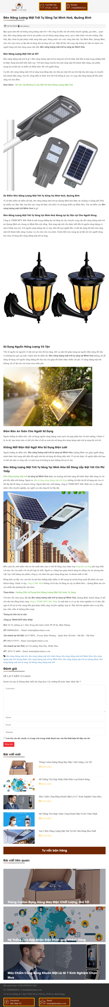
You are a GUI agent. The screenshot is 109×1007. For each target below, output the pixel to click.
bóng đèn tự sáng (83, 566)
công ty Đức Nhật (35, 583)
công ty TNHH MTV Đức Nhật (43, 601)
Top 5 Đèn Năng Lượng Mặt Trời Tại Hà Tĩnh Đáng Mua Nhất (67, 831)
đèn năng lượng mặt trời (17, 656)
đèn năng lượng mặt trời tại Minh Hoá (45, 659)
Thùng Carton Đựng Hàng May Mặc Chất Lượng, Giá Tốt (65, 762)
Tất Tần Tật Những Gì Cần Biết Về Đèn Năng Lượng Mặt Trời (44, 84)
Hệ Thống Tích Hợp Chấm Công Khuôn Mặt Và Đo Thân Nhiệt (68, 814)
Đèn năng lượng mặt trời (15, 476)
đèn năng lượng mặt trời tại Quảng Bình (80, 659)
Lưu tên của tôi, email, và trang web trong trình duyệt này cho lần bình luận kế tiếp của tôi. (48, 738)
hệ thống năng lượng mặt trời (42, 662)
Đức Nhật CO (15, 1003)
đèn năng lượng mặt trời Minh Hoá (77, 656)
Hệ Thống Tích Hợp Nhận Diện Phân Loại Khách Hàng (64, 779)
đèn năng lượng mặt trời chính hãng (44, 656)
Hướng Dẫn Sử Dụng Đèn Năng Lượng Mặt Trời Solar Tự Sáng (46, 592)
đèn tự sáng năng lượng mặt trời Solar (50, 480)
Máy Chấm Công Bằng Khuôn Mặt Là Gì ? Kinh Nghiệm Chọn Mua (70, 796)
